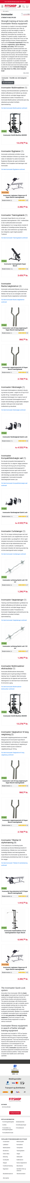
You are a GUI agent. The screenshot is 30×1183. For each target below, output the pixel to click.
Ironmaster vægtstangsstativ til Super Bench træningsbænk (15, 368)
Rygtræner (5, 1169)
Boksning (5, 1156)
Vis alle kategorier (8, 82)
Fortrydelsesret (20, 1128)
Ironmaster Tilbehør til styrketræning (11, 841)
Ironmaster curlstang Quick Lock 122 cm (15, 581)
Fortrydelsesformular (7, 1132)
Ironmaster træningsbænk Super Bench (15, 265)
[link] (7, 1083)
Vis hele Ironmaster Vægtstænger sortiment (14, 620)
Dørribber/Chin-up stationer (21, 1169)
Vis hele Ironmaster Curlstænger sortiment (13, 554)
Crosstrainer (6, 1141)
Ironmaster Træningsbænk (12, 215)
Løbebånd (5, 1144)
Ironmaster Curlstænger (11, 531)
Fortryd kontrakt (15, 1113)
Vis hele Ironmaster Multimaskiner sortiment (14, 108)
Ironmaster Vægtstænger (12, 600)
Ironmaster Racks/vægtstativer (10, 285)
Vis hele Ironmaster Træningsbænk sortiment (14, 238)
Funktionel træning (8, 1166)
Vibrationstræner (21, 1173)
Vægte (18, 1153)
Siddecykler (19, 1156)
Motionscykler (20, 1141)
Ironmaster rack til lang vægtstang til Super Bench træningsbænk (15, 329)
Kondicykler (6, 1160)
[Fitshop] (11, 6)
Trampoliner (20, 1147)
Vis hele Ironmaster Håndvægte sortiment (13, 410)
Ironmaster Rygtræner (11, 151)
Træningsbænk (20, 1150)
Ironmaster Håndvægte (11, 387)
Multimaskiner (6, 1147)
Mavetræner (20, 1166)
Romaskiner (20, 1144)
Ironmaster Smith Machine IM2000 (15, 135)
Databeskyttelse (20, 1122)
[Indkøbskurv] (27, 6)
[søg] (23, 6)
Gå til (6, 1107)
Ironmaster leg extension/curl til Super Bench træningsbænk (15, 892)
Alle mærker (6, 11)
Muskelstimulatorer (8, 1173)
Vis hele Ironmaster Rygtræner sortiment (13, 169)
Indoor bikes (6, 1153)
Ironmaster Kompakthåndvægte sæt (12, 457)
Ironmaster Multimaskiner (12, 87)
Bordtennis (6, 1150)
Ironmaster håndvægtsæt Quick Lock (15, 437)
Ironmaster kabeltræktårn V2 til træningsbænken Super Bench (15, 931)
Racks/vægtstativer (22, 1163)
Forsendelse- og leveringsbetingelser (7, 1128)
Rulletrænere (20, 1160)
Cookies (4, 1125)
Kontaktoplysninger (21, 1125)
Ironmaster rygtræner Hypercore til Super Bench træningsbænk (15, 196)
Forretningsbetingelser (8, 1122)
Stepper (5, 1163)
